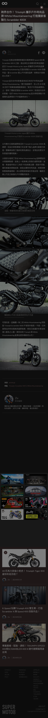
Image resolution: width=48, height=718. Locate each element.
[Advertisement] (24, 25)
